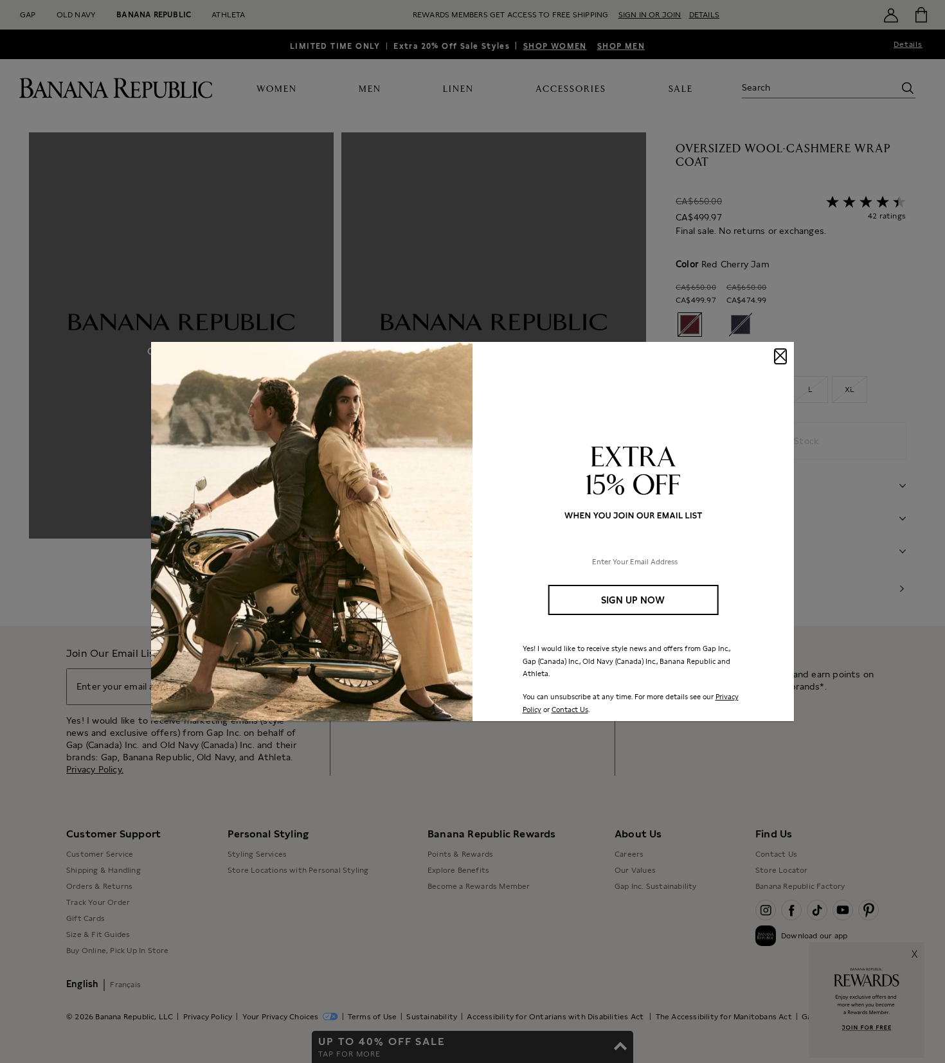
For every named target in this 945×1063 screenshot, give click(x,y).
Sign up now (633, 599)
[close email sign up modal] (780, 356)
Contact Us (570, 709)
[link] (472, 531)
